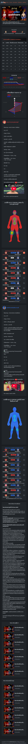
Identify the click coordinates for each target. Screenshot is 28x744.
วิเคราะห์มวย (15, 2)
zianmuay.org (13, 741)
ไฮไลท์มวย (20, 2)
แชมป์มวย (24, 2)
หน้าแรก (7, 2)
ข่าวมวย (10, 2)
